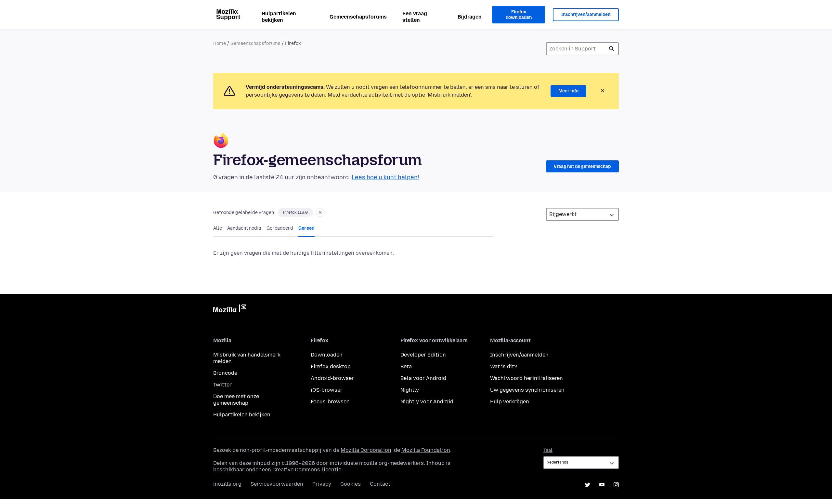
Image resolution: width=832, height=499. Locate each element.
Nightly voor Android (426, 401)
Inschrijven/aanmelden (585, 14)
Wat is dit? (503, 366)
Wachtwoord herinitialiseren (526, 378)
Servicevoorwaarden (277, 484)
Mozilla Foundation (425, 450)
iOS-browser (327, 390)
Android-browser (332, 378)
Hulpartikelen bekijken (279, 16)
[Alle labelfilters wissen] (320, 212)
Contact (380, 484)
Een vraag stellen (414, 16)
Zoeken (611, 49)
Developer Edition (423, 355)
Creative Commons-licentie (306, 469)
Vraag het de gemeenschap (582, 166)
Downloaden (327, 355)
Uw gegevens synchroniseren (527, 390)
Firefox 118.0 (295, 212)
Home (219, 43)
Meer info (568, 91)
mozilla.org (227, 484)
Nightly (409, 390)
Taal (547, 450)
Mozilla (229, 309)
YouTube (601, 484)
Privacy (321, 484)
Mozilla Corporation (366, 450)
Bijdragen (470, 17)
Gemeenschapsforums (358, 17)
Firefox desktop (331, 366)
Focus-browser (330, 401)
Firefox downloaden (519, 14)
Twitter (222, 385)
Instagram (616, 484)
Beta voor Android (423, 378)
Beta (406, 366)
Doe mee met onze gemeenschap (236, 399)
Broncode (225, 373)
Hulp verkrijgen (509, 401)
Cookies (350, 484)
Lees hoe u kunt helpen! (385, 177)
